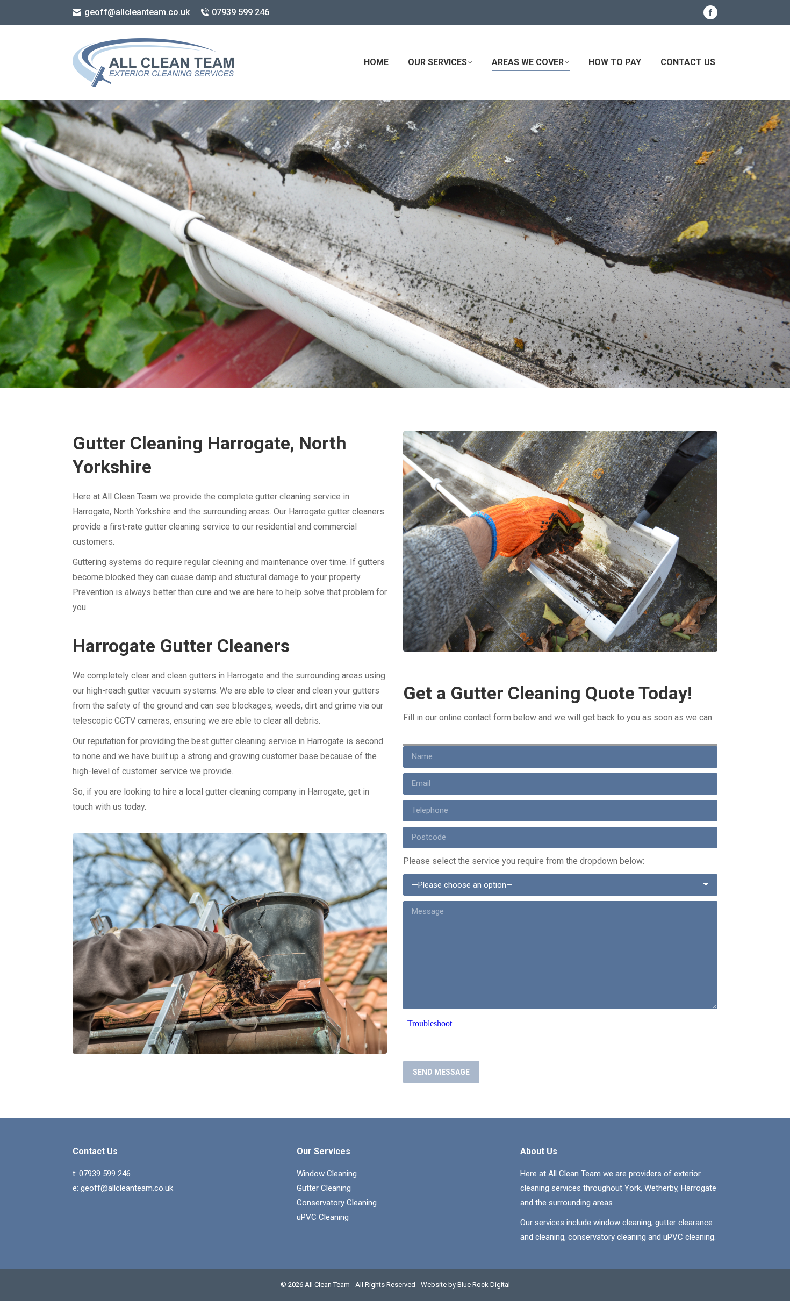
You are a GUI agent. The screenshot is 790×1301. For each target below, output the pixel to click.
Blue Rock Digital (483, 1285)
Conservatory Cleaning (337, 1202)
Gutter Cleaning (324, 1188)
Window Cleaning (327, 1173)
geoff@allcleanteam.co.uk (137, 12)
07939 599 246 (240, 12)
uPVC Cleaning (323, 1217)
